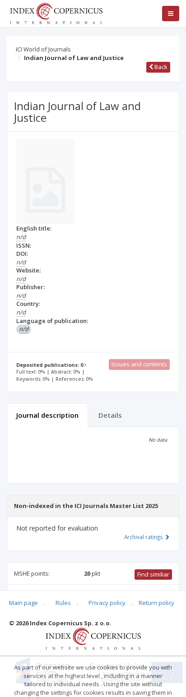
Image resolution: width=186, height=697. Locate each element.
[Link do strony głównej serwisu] (56, 13)
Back (160, 67)
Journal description (47, 415)
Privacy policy (107, 603)
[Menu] (170, 13)
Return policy (156, 603)
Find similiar (153, 574)
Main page (23, 603)
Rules (63, 603)
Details (110, 415)
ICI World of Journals (43, 49)
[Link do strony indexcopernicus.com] (93, 638)
